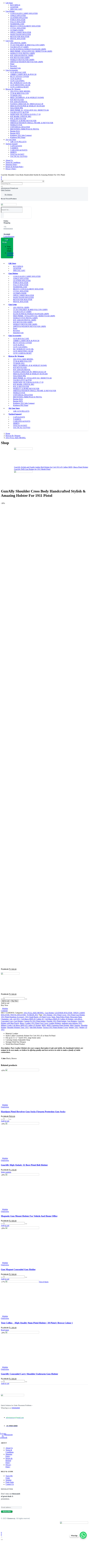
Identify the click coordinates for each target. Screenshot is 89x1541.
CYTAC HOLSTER (18, 28)
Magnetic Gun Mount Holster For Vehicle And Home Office (29, 1216)
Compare (4, 1011)
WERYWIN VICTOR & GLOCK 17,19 (25, 114)
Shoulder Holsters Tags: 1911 (18, 1027)
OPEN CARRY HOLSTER (20, 32)
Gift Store (9, 3)
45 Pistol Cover (45, 1017)
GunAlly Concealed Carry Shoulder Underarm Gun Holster (29, 1374)
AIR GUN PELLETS (18, 142)
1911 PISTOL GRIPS (18, 43)
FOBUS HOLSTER (17, 20)
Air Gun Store (11, 140)
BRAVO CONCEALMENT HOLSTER (25, 26)
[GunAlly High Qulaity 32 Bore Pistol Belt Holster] (22, 1124)
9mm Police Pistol (62, 1017)
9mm (53, 1017)
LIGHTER (14, 7)
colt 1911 (16, 1019)
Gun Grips (9, 41)
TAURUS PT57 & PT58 (19, 112)
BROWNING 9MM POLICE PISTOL (24, 129)
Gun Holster (10, 11)
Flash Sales (10, 1482)
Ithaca (22, 1023)
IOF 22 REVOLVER (18, 119)
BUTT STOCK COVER (19, 76)
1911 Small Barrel (31, 1017)
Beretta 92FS (15, 133)
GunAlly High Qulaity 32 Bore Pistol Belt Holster (24, 1165)
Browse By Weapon (13, 89)
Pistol (12, 64)
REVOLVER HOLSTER (19, 37)
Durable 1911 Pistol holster (56, 1021)
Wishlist (8, 1480)
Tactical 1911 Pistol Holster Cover (55, 1027)
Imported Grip (15, 68)
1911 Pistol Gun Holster (76, 1015)
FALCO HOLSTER (17, 22)
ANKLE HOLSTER (18, 15)
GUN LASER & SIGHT (19, 87)
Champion (5, 1019)
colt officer (78, 1019)
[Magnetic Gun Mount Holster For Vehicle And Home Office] (22, 1175)
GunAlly (81, 1021)
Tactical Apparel (11, 144)
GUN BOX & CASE (18, 72)
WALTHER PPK (16, 108)
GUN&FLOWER (17, 30)
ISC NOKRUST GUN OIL (20, 83)
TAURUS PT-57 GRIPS (19, 47)
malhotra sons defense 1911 (72, 1023)
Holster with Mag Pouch (10, 1023)
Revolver (13, 66)
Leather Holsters (55, 1023)
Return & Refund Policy (14, 167)
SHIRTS (13, 152)
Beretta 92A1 (15, 131)
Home (8, 433)
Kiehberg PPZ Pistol (17, 137)
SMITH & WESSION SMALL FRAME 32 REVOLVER (31, 123)
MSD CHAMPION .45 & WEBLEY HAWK (27, 97)
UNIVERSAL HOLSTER (20, 127)
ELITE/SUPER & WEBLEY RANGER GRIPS (28, 49)
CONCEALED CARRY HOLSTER (24, 13)
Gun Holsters (72, 1021)
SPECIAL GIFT (16, 9)
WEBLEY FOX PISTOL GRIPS (22, 53)
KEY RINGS (15, 5)
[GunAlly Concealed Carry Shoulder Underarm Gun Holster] (22, 1333)
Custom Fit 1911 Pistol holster (35, 1021)
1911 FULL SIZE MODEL (20, 91)
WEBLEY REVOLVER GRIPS (22, 60)
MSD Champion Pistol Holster (58, 1025)
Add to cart (5, 1001)
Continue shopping (10, 254)
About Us (9, 160)
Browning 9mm (76, 1017)
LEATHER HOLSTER (19, 18)
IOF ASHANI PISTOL (19, 102)
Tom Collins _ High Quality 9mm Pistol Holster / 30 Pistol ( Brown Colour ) (37, 1323)
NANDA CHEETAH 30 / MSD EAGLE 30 (26, 104)
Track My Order (9, 1477)
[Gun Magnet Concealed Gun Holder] (22, 1228)
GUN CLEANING (17, 81)
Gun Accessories (12, 70)
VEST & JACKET (17, 154)
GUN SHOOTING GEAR (20, 85)
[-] (2, 1119)
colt (11, 1019)
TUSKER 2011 (16, 95)
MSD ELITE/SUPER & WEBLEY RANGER (27, 106)
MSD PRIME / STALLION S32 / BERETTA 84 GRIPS (31, 51)
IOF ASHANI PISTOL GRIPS (21, 55)
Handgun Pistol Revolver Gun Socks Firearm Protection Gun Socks (33, 1111)
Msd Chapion (75, 1025)
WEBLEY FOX (16, 125)
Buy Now (15, 1001)
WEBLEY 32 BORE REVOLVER (23, 121)
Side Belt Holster (36, 1027)
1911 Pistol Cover (59, 1015)
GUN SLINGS (15, 79)
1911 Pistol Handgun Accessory (12, 1017)
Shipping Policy (11, 165)
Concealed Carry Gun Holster (12, 1021)
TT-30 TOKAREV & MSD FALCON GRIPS (27, 45)
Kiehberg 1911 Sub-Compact (21, 135)
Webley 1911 (73, 1027)
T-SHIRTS (14, 148)
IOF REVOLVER (17, 100)
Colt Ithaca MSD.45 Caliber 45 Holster (59, 1019)
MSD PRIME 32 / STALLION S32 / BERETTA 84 (29, 110)
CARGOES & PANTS (18, 150)
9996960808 (16, 1408)
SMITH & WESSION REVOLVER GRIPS (26, 62)
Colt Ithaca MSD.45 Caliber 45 (32, 1019)
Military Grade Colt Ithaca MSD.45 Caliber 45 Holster (21, 1025)
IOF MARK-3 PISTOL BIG (20, 116)
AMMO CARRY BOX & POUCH (23, 74)
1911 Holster (47, 1015)
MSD (44, 1025)
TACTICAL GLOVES (18, 156)
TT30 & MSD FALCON (19, 93)
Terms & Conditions (13, 162)
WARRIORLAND (17, 24)
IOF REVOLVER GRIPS (20, 58)
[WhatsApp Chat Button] (83, 1535)
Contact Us (10, 1484)
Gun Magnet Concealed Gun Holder (18, 1269)
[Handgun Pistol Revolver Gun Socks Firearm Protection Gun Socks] (22, 1070)
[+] (10, 1119)
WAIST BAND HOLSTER (20, 34)
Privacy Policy (11, 169)
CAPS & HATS (16, 146)
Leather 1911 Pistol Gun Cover (36, 1023)
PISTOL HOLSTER (17, 39)
